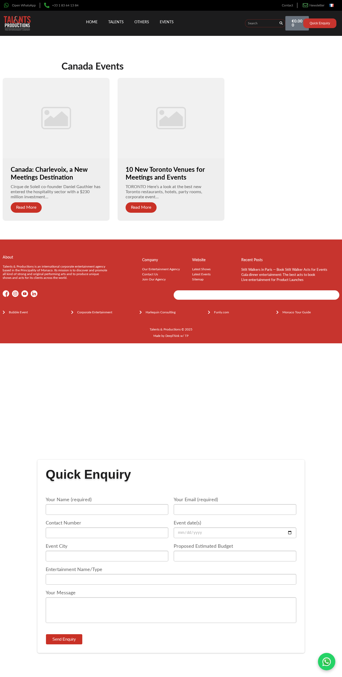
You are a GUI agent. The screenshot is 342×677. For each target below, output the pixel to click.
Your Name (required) (69, 499)
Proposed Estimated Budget (203, 546)
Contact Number (63, 523)
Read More (26, 207)
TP (187, 335)
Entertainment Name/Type (74, 569)
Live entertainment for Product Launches (272, 280)
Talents (116, 22)
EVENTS (167, 22)
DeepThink (172, 335)
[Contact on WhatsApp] (326, 661)
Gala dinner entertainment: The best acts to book (278, 275)
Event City (56, 546)
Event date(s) (187, 523)
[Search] (281, 23)
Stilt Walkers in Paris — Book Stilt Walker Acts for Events (284, 270)
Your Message (61, 593)
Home (92, 22)
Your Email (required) (196, 499)
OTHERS (141, 22)
